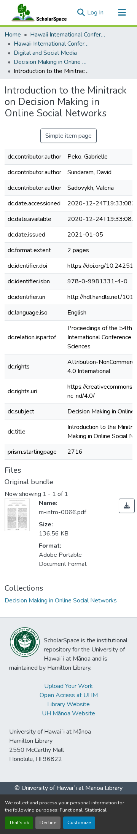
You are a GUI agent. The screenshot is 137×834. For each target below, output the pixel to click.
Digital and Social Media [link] (45, 53)
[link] (127, 506)
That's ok (19, 822)
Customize (79, 822)
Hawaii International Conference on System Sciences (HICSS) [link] (68, 34)
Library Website (68, 704)
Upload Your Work (68, 686)
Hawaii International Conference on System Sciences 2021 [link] (52, 44)
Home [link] (13, 34)
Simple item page (68, 136)
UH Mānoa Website (68, 713)
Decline (48, 822)
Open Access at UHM (69, 695)
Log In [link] (95, 12)
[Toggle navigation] (121, 12)
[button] (37, 12)
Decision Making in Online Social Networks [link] (52, 62)
